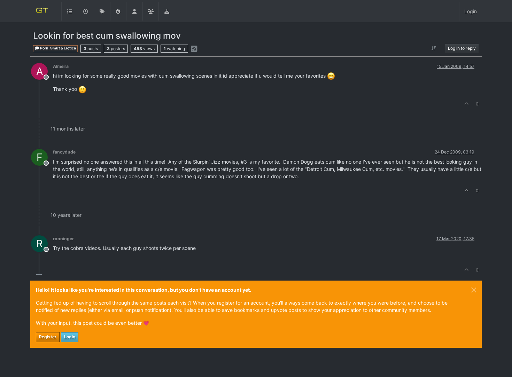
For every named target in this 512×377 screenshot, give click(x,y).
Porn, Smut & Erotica (57, 48)
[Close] (474, 290)
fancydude (64, 152)
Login (69, 336)
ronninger (63, 238)
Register (47, 336)
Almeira (61, 66)
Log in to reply (462, 48)
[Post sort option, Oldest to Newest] (433, 48)
